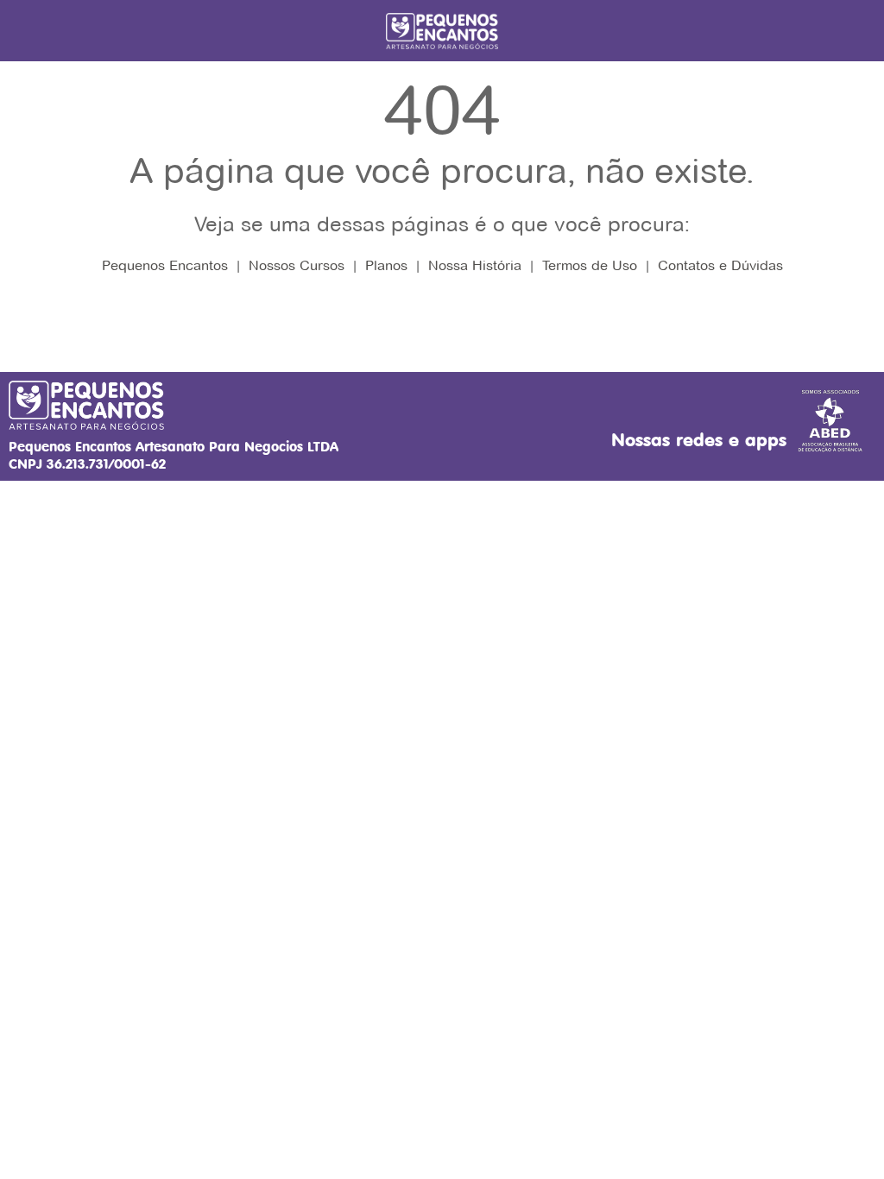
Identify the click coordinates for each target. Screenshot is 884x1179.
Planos (386, 265)
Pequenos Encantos (165, 265)
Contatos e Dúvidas (720, 265)
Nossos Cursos (296, 265)
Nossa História (474, 265)
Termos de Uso (589, 265)
